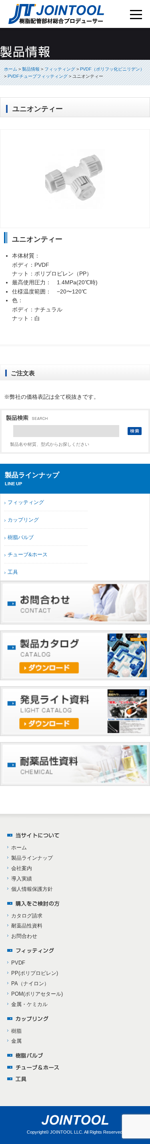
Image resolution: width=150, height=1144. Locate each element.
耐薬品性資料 (26, 926)
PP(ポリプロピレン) (34, 973)
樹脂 (16, 1031)
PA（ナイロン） (30, 983)
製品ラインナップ (32, 858)
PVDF (18, 963)
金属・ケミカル (29, 1004)
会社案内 (21, 868)
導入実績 (21, 879)
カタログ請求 (26, 916)
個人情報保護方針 (32, 889)
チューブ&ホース (28, 554)
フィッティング (26, 502)
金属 (16, 1041)
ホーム (10, 69)
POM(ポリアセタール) (37, 994)
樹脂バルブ (21, 537)
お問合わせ (24, 936)
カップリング (23, 520)
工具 (13, 572)
